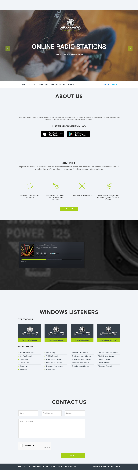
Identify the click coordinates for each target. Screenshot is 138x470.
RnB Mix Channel (52, 356)
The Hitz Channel (104, 359)
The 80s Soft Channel (53, 359)
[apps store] (52, 134)
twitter (115, 85)
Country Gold (24, 363)
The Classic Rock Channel (81, 359)
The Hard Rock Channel (80, 363)
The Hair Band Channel (106, 356)
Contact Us (69, 209)
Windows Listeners (58, 85)
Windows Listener (49, 467)
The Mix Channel (104, 363)
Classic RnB (24, 359)
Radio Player (43, 85)
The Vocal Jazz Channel (54, 366)
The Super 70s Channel (54, 363)
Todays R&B (50, 369)
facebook (105, 85)
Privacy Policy (70, 467)
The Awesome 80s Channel (108, 353)
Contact (71, 85)
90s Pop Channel (26, 356)
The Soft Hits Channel (80, 353)
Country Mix (24, 366)
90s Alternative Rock (27, 353)
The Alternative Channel (80, 366)
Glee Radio (23, 369)
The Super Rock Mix (105, 366)
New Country (50, 353)
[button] (7, 48)
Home (24, 85)
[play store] (78, 134)
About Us (32, 85)
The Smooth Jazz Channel (81, 356)
